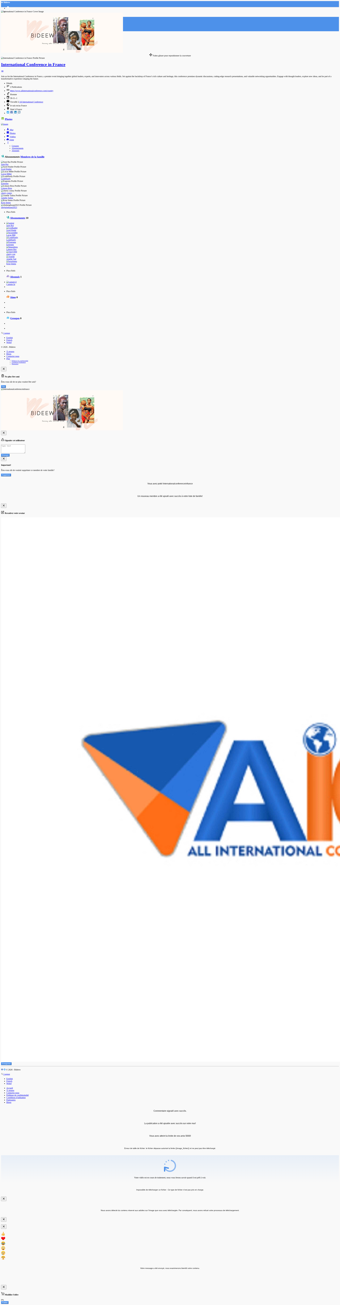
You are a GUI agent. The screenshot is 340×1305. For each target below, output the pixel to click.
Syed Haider (6, 169)
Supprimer (6, 475)
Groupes (15, 146)
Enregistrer (6, 1064)
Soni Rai (4, 164)
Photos (8, 119)
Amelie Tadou (7, 198)
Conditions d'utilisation (19, 362)
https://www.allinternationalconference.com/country (31, 91)
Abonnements (17, 148)
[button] (2, 72)
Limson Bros (6, 188)
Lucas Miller (6, 174)
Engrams (4, 183)
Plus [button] (8, 359)
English (9, 338)
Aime (13, 297)
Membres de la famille (32, 156)
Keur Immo (6, 203)
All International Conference (31, 102)
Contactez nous (12, 356)
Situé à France (16, 109)
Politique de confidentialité (20, 361)
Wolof (9, 342)
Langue (6, 333)
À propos (10, 351)
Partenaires (15, 364)
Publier (4, 1303)
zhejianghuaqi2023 (9, 207)
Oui (3, 387)
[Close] (3, 369)
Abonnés (15, 151)
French (9, 340)
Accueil (9, 1088)
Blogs (8, 354)
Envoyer (5, 455)
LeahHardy (6, 179)
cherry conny (6, 193)
